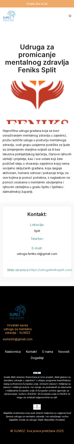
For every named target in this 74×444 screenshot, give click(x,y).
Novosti (63, 351)
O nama (47, 351)
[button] (69, 15)
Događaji (37, 358)
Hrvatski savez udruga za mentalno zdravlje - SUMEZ (18, 329)
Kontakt (31, 351)
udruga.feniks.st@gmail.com (37, 254)
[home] (35, 15)
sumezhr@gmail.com (18, 339)
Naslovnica (13, 351)
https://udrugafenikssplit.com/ (51, 270)
